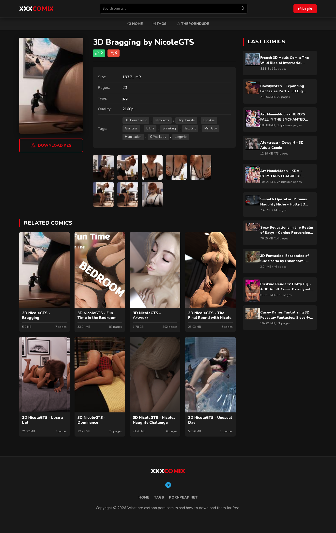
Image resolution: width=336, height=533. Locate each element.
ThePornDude (194, 23)
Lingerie (180, 137)
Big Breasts (186, 120)
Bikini (150, 128)
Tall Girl (190, 128)
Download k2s (55, 145)
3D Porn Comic (136, 120)
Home (137, 23)
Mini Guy (210, 128)
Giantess (131, 128)
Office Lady (158, 137)
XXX (36, 8)
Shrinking (169, 128)
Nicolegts (162, 120)
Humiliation (133, 137)
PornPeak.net (183, 497)
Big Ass (209, 120)
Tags (161, 23)
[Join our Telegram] (168, 485)
